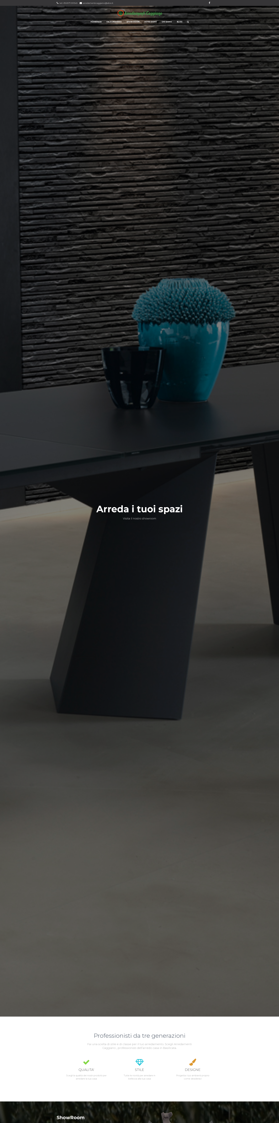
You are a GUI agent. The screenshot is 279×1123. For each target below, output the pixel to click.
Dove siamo (150, 22)
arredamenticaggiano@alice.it (98, 3)
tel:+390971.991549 (69, 3)
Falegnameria (114, 22)
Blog (179, 22)
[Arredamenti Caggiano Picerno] (139, 13)
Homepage (96, 22)
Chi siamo (167, 22)
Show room (133, 22)
